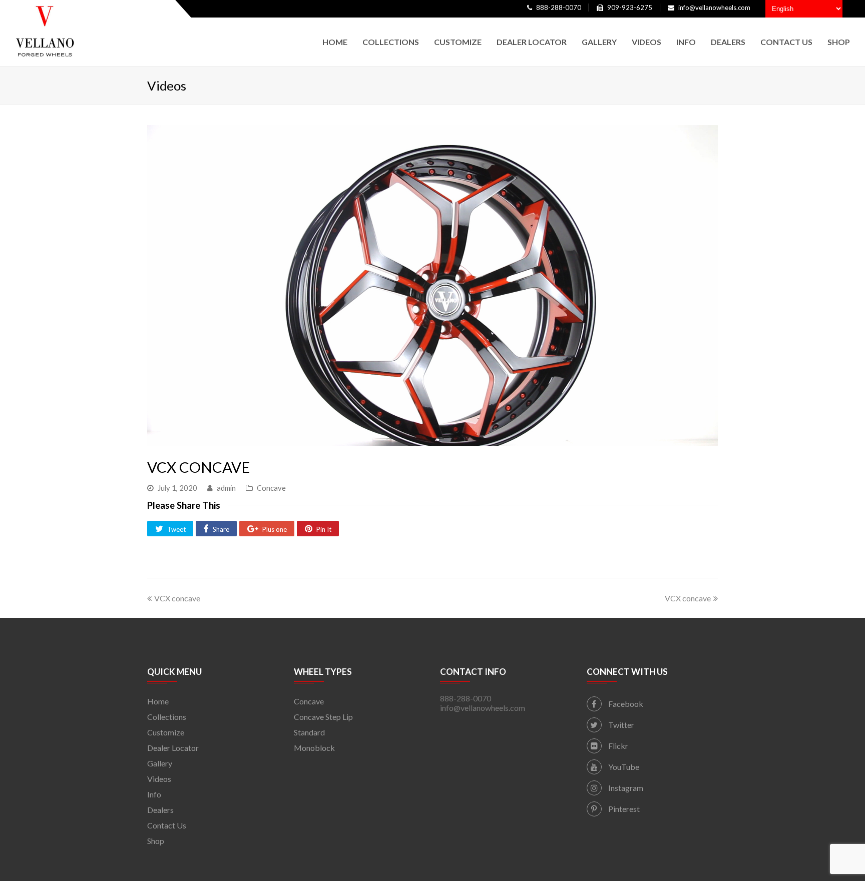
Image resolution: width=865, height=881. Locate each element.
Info (154, 794)
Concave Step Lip (323, 716)
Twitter (620, 724)
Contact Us (166, 825)
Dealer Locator (173, 747)
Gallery (159, 763)
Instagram (625, 787)
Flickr (617, 745)
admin (226, 487)
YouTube (623, 766)
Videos (159, 778)
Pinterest (623, 808)
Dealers (160, 809)
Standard (309, 732)
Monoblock (314, 747)
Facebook (625, 703)
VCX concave (177, 598)
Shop (155, 840)
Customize (165, 732)
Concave (271, 487)
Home (158, 701)
